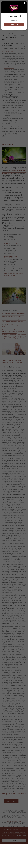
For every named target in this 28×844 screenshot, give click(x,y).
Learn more (14, 24)
